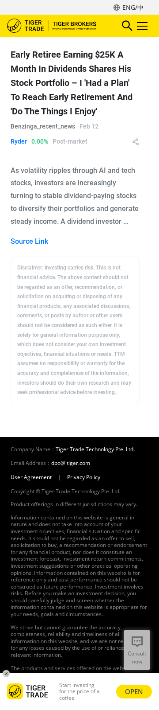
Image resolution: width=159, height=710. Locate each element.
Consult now (137, 657)
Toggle (143, 26)
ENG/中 (133, 7)
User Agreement (31, 477)
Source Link (29, 241)
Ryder (19, 141)
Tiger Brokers (58, 26)
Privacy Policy (83, 477)
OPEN (134, 691)
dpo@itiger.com (70, 463)
